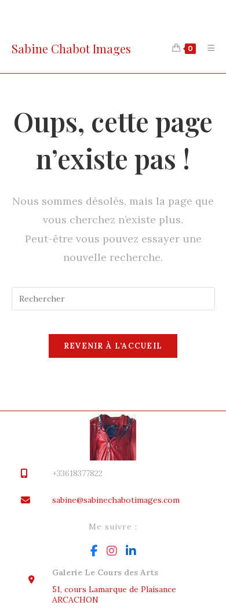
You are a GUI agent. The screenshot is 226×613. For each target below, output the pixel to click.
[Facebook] (94, 551)
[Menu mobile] (207, 48)
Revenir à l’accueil (113, 346)
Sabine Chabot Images (71, 48)
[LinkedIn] (131, 551)
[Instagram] (112, 551)
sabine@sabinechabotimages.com (116, 500)
